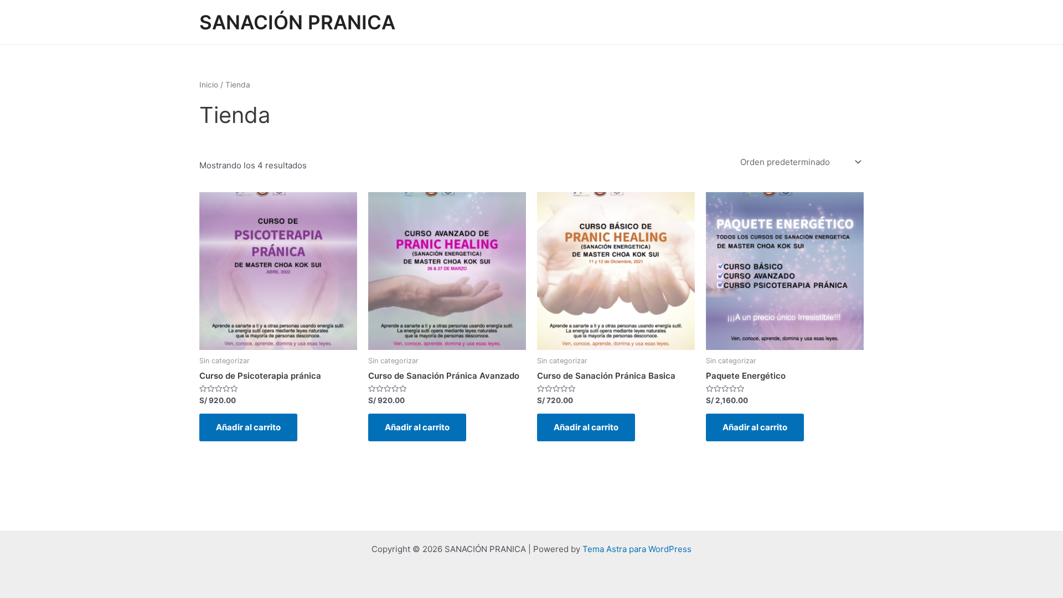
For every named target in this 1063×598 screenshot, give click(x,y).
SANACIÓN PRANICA (297, 22)
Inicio (208, 84)
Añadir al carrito (248, 427)
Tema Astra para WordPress (637, 549)
